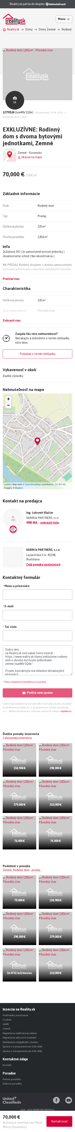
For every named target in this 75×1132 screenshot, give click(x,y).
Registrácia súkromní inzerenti (19, 1037)
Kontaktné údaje (15, 1059)
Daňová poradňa (12, 1083)
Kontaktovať (59, 1121)
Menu (61, 19)
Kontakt (7, 1065)
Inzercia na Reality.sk (19, 1009)
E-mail (8, 606)
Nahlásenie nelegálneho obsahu (20, 1042)
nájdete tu (66, 711)
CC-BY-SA (60, 484)
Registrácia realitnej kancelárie (20, 1033)
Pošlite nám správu (40, 692)
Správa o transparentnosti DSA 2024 (22, 1046)
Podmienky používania (15, 1015)
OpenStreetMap (33, 484)
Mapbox (19, 487)
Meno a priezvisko (16, 586)
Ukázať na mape (31, 157)
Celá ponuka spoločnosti (43, 564)
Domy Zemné (47, 29)
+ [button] (8, 399)
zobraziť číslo (49, 522)
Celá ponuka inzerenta (17, 738)
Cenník (6, 1028)
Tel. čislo (10, 627)
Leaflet (7, 484)
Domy (29, 29)
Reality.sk (13, 29)
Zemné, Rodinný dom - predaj (21, 870)
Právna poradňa (12, 1079)
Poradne (9, 1073)
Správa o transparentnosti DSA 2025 (22, 1051)
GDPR (6, 1024)
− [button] (8, 405)
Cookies (7, 1019)
